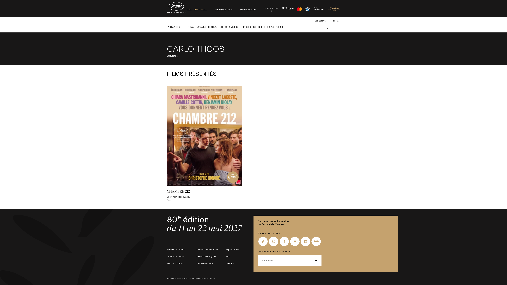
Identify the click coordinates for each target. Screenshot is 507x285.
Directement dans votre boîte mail (274, 251)
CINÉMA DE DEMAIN (224, 10)
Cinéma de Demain (176, 256)
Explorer (246, 27)
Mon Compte (320, 21)
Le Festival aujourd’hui (207, 249)
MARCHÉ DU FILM (248, 10)
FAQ (228, 256)
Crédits (212, 278)
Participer (259, 27)
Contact (230, 263)
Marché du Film (174, 263)
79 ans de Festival (207, 27)
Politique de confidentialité (195, 278)
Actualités (174, 27)
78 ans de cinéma (204, 263)
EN (338, 21)
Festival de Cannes (176, 249)
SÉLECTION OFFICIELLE (197, 10)
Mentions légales (174, 278)
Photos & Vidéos (229, 27)
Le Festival (189, 27)
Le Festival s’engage (206, 256)
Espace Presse (275, 27)
